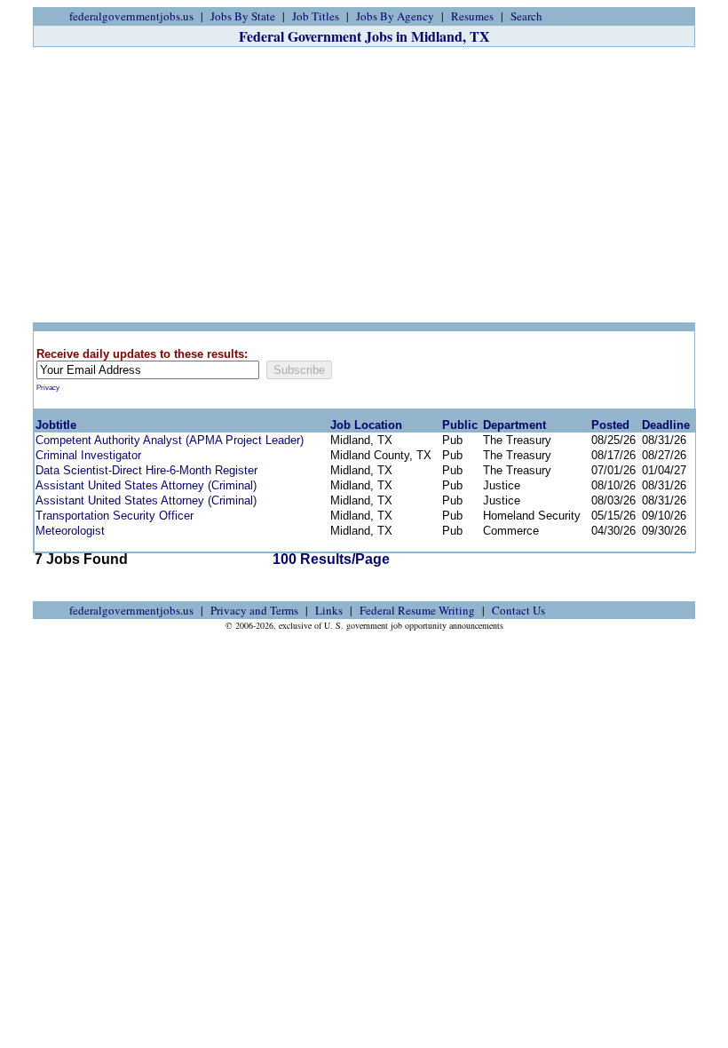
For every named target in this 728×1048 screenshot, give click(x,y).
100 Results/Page (331, 559)
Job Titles (315, 16)
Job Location (366, 425)
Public (460, 425)
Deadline (666, 425)
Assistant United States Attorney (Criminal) (146, 485)
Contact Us (518, 610)
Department (514, 425)
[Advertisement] (364, 184)
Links (329, 610)
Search (526, 16)
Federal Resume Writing (417, 610)
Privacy (47, 388)
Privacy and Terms (254, 610)
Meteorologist (70, 530)
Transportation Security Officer (115, 515)
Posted (610, 425)
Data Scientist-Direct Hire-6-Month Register (146, 470)
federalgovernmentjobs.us (131, 16)
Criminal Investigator (88, 455)
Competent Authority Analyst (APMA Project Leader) (170, 440)
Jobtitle (56, 425)
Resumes (472, 16)
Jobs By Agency (395, 16)
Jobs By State (242, 16)
